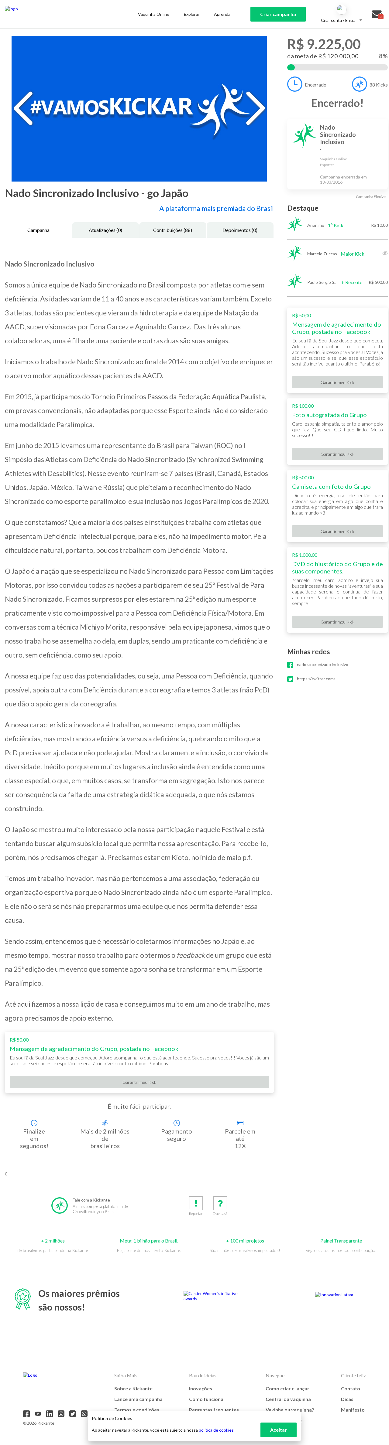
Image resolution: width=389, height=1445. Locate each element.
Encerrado (315, 84)
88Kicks (379, 84)
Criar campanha (278, 14)
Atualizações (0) (105, 230)
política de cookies (216, 1430)
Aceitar (278, 1430)
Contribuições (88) (172, 230)
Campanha (38, 230)
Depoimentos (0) (239, 230)
